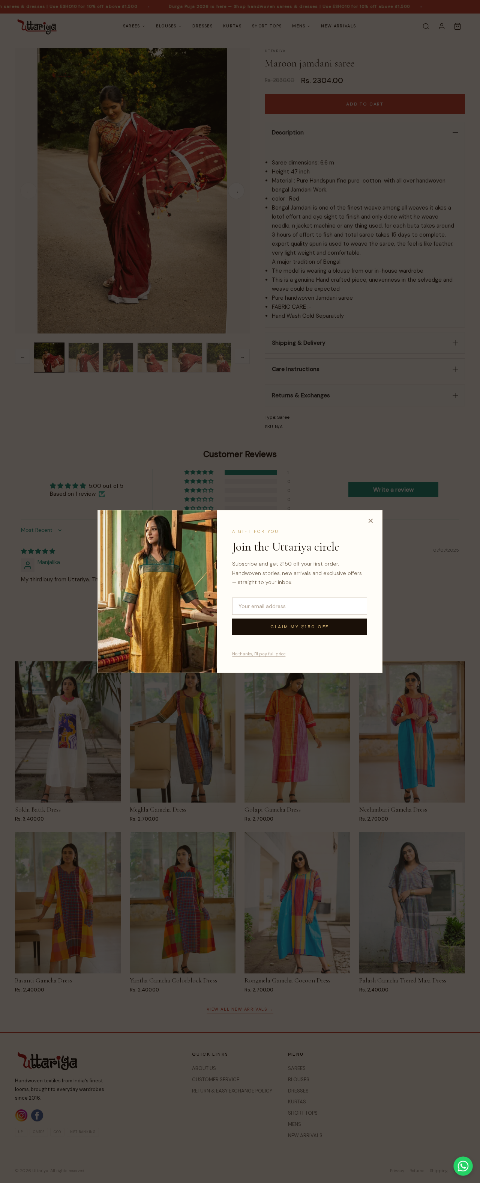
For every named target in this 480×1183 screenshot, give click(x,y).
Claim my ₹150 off (299, 627)
